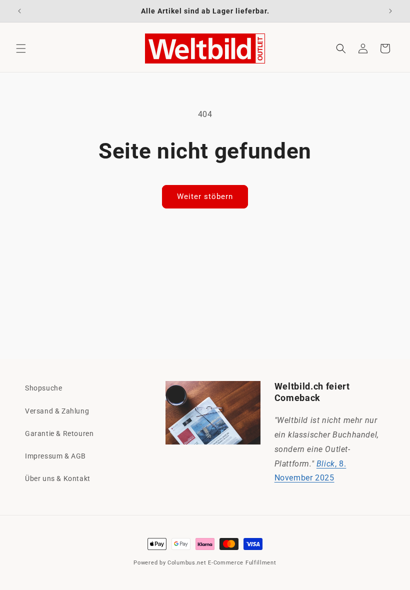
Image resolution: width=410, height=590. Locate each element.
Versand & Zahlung (57, 411)
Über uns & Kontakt (57, 478)
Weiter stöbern (205, 196)
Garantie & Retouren (59, 434)
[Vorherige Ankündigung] (19, 11)
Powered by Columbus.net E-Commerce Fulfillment (205, 563)
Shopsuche (43, 388)
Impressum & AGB (55, 456)
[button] (21, 49)
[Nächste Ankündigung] (391, 11)
